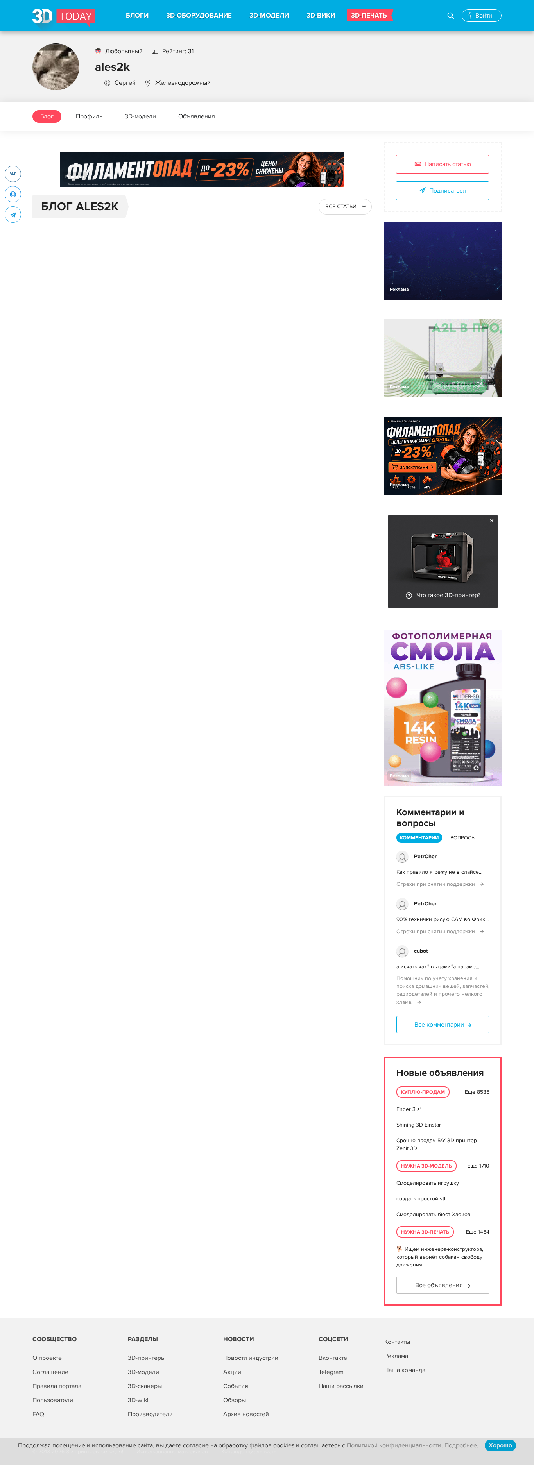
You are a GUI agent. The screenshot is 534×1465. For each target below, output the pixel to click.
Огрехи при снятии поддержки (436, 884)
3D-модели (140, 116)
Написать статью (448, 164)
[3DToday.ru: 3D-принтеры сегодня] (63, 20)
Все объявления (439, 1285)
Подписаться (447, 191)
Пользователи (52, 1400)
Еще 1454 (477, 1232)
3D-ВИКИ (320, 16)
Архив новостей (246, 1414)
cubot (421, 951)
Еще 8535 (477, 1092)
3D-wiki (138, 1400)
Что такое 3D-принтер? (448, 595)
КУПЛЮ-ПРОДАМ (423, 1092)
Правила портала (56, 1386)
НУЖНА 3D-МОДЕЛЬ (426, 1166)
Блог (47, 116)
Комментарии (419, 838)
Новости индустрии (250, 1358)
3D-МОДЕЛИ (269, 16)
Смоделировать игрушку (427, 1183)
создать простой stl (420, 1198)
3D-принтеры (146, 1358)
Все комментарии (439, 1025)
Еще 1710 (478, 1166)
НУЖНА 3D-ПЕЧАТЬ (425, 1232)
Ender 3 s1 (409, 1109)
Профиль (89, 116)
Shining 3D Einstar (418, 1125)
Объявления (196, 116)
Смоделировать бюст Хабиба (433, 1214)
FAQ (38, 1414)
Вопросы (462, 838)
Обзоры (234, 1400)
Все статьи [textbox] (341, 206)
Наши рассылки (341, 1386)
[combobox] (345, 207)
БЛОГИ (137, 16)
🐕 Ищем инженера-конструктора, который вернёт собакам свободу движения (439, 1257)
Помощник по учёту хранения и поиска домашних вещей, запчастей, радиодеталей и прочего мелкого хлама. (442, 990)
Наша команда (404, 1370)
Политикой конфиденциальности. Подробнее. (412, 1445)
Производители (150, 1414)
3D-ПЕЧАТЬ (369, 16)
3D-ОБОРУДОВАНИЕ (199, 16)
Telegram (331, 1372)
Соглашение (50, 1372)
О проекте (47, 1358)
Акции (232, 1372)
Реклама (74, 177)
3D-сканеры (145, 1386)
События (235, 1386)
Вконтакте (333, 1358)
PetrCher (425, 856)
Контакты (397, 1342)
